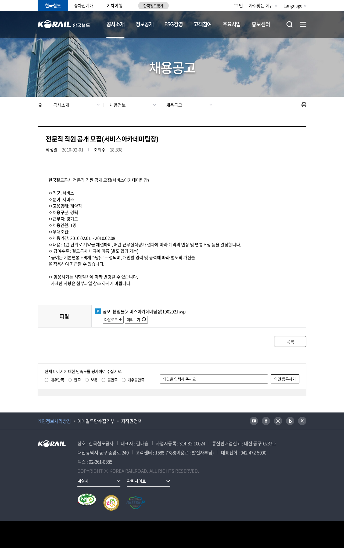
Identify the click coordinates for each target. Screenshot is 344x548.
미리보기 (134, 319)
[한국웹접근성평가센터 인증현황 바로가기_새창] (86, 502)
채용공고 (174, 105)
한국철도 (53, 5)
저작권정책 (131, 421)
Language (293, 5)
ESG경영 (173, 24)
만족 (77, 380)
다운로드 (111, 319)
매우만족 (57, 380)
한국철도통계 (153, 5)
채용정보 (118, 105)
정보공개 (144, 24)
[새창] (254, 421)
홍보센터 (261, 24)
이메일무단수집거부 (96, 421)
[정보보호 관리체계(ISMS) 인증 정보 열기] (135, 502)
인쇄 (304, 105)
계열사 (83, 481)
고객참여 (203, 24)
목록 (290, 341)
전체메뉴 (303, 24)
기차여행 (114, 5)
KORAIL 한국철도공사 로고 (64, 24)
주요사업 (232, 24)
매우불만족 (136, 380)
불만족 (113, 380)
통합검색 (289, 24)
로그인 (237, 5)
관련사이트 (136, 481)
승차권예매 (84, 5)
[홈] (40, 105)
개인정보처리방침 (54, 421)
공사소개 (115, 24)
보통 (94, 380)
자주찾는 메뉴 (261, 5)
